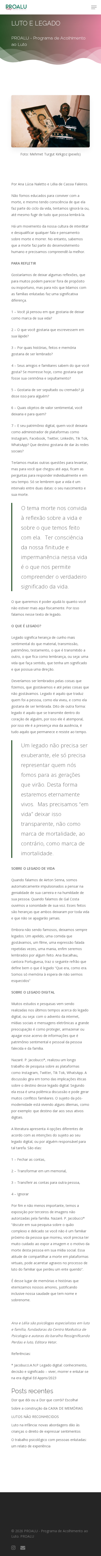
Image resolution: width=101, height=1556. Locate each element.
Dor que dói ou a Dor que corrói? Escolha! (44, 1400)
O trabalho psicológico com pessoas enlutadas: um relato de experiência (49, 1442)
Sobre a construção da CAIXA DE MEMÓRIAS (47, 1408)
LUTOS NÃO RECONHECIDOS (35, 1416)
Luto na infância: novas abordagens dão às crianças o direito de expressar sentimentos (46, 1428)
